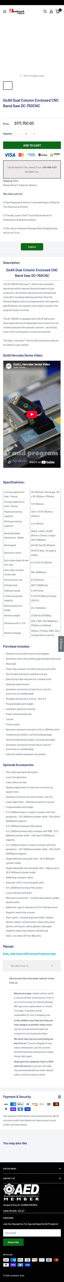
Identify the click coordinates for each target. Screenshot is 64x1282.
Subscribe (13, 1242)
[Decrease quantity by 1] (18, 134)
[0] (57, 11)
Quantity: (8, 133)
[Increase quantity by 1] (34, 134)
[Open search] (45, 11)
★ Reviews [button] (61, 643)
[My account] (51, 11)
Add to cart (32, 145)
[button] (32, 966)
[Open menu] (4, 11)
